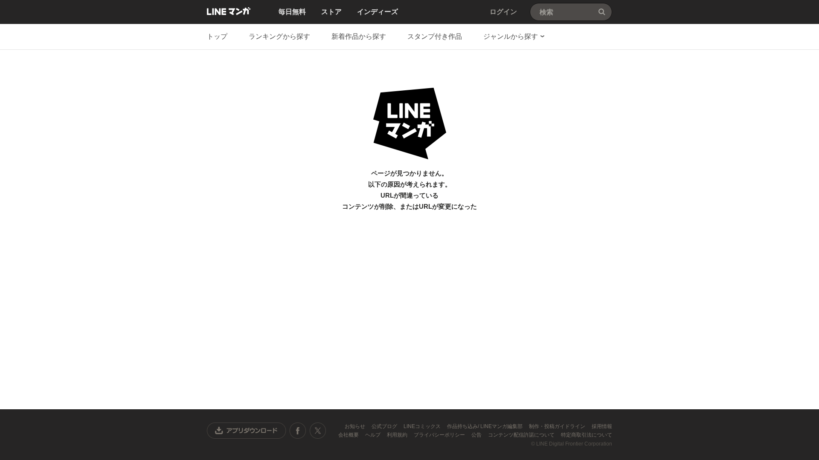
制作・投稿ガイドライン (558, 426)
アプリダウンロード (246, 431)
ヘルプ (373, 435)
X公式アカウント (317, 431)
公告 (477, 435)
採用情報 (602, 426)
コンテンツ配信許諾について (522, 435)
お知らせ (355, 426)
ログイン (503, 11)
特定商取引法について (586, 435)
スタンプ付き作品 (434, 36)
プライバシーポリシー (440, 435)
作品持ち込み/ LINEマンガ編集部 (485, 426)
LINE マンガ (228, 11)
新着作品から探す (358, 36)
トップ (217, 36)
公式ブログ (385, 426)
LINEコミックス (423, 426)
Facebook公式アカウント (297, 431)
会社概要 (349, 435)
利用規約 (398, 435)
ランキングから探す (279, 36)
